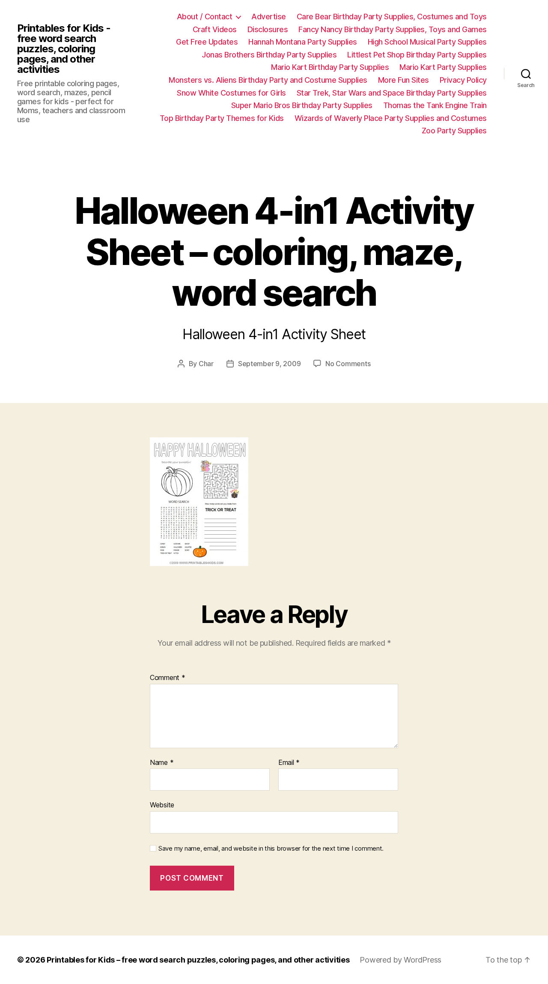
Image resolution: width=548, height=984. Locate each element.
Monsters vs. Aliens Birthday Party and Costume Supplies (268, 79)
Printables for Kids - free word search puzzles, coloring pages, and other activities (63, 49)
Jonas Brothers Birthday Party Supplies (269, 54)
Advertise (268, 16)
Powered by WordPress (400, 959)
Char (206, 363)
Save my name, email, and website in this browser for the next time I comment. (271, 848)
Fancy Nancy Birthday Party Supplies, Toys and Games (392, 29)
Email (289, 763)
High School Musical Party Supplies (427, 41)
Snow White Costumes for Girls (231, 92)
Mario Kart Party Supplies (443, 67)
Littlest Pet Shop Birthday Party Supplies (417, 54)
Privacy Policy (463, 79)
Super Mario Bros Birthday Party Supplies (301, 105)
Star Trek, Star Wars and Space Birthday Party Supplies (392, 92)
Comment (167, 678)
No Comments (347, 363)
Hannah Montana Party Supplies (302, 41)
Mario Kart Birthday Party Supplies (330, 67)
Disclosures (267, 29)
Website (162, 804)
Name (161, 763)
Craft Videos (215, 29)
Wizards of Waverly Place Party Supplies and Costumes (391, 118)
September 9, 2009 (269, 363)
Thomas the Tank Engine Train (435, 105)
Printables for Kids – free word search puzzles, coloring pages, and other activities (198, 959)
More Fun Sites (403, 79)
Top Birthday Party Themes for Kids (222, 118)
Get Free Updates (207, 41)
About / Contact (204, 16)
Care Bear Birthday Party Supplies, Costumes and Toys (392, 16)
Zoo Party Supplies (454, 130)
